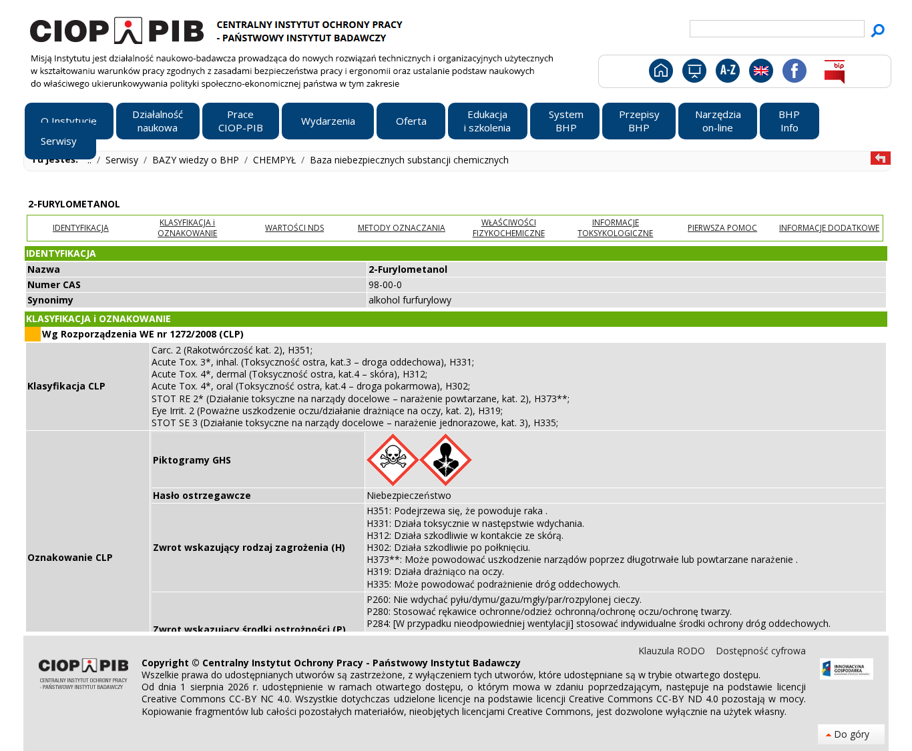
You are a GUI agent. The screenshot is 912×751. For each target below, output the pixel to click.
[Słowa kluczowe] (726, 73)
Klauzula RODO (673, 650)
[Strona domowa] (660, 73)
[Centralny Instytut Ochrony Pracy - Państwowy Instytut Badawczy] (218, 29)
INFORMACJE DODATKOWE (829, 227)
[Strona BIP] (834, 73)
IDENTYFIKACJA (81, 227)
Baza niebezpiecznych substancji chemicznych (409, 159)
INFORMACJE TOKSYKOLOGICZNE (615, 228)
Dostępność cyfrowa (761, 650)
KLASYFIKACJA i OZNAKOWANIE (187, 228)
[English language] (760, 73)
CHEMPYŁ (275, 159)
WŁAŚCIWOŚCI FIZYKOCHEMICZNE (509, 228)
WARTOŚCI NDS (294, 227)
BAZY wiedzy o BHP (197, 159)
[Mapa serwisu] (693, 73)
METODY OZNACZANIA (401, 227)
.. (90, 159)
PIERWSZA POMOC (722, 227)
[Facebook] (793, 73)
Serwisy (123, 159)
